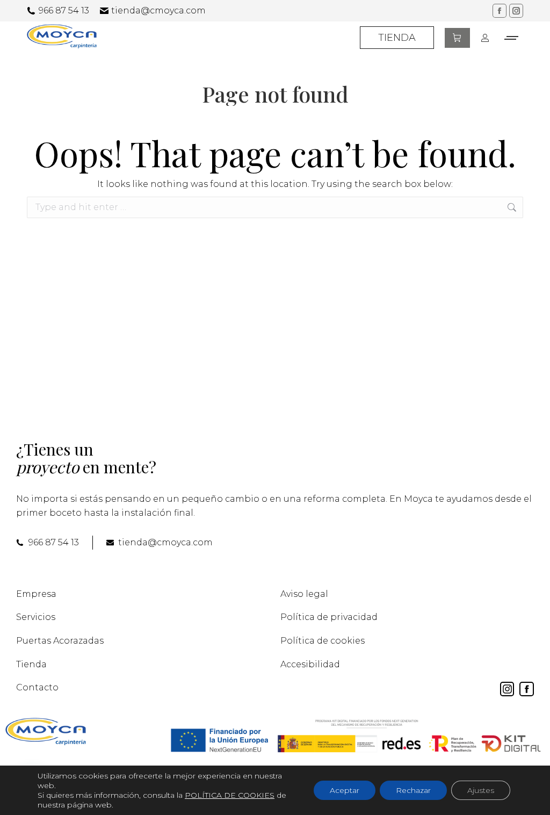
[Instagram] (507, 689)
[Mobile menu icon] (512, 38)
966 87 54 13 (64, 10)
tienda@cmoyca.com (158, 10)
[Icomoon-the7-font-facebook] (526, 689)
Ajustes (480, 790)
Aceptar (344, 790)
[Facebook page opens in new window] (499, 11)
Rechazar (413, 790)
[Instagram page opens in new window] (516, 11)
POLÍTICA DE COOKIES (229, 795)
